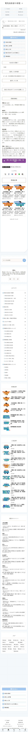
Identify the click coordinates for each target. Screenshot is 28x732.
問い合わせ (20, 726)
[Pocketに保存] (15, 174)
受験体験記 (8, 56)
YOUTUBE (20, 720)
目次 (13, 37)
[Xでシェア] (5, 174)
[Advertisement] (14, 234)
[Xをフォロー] (14, 279)
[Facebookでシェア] (8, 174)
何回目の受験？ (9, 42)
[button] (14, 161)
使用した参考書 (9, 45)
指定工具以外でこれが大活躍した (12, 52)
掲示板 (7, 722)
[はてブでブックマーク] (12, 174)
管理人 (14, 270)
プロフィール (7, 724)
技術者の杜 (20, 722)
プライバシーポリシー (7, 726)
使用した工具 (8, 49)
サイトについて (20, 724)
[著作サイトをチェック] (10, 279)
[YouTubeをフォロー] (17, 279)
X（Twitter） (7, 720)
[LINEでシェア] (19, 174)
